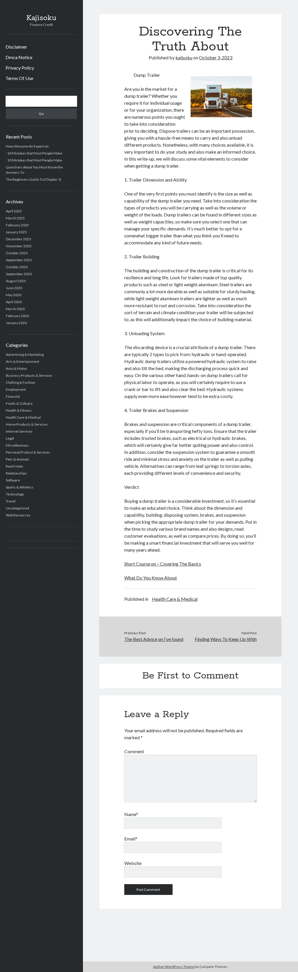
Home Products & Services (27, 424)
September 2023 (19, 260)
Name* (131, 814)
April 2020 (14, 302)
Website (132, 863)
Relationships (16, 473)
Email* (130, 838)
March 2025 (15, 218)
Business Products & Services (29, 375)
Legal (10, 438)
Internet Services (19, 431)
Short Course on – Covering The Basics (162, 563)
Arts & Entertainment (22, 361)
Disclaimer (16, 46)
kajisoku (183, 57)
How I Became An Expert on (27, 146)
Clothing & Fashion (20, 382)
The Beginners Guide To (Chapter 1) (33, 179)
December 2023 (18, 239)
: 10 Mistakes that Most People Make (34, 153)
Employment (16, 389)
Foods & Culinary (19, 403)
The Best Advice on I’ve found (153, 639)
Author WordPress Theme (174, 966)
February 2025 (17, 225)
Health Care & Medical (23, 417)
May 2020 (13, 295)
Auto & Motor (16, 368)
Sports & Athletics (19, 487)
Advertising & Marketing (25, 354)
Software (13, 480)
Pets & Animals (17, 459)
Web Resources (18, 515)
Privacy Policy (20, 67)
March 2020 (15, 309)
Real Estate (14, 466)
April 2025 (14, 211)
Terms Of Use (19, 78)
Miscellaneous (17, 445)
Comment (134, 751)
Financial (13, 396)
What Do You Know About (150, 577)
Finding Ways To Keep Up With (226, 639)
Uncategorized (17, 508)
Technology (15, 494)
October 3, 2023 (215, 57)
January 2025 (16, 232)
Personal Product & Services (28, 452)
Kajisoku (41, 18)
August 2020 (16, 281)
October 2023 (17, 253)
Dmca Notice (19, 57)
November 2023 (18, 246)
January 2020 (16, 323)
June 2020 (14, 288)
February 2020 (17, 316)
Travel (10, 501)
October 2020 (17, 267)
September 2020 (19, 274)
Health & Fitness (19, 410)
